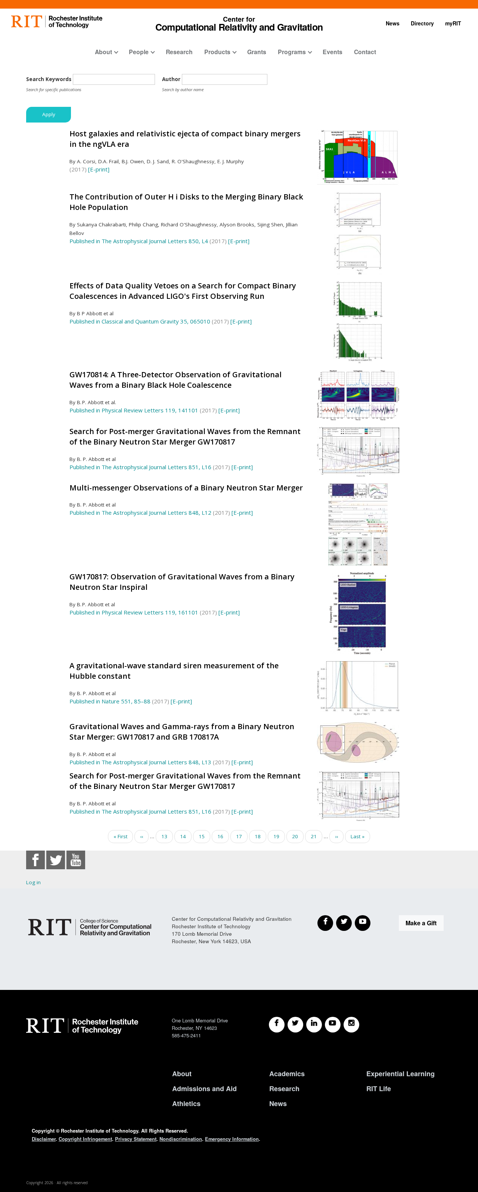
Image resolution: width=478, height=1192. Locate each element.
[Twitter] (344, 923)
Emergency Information (232, 1139)
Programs (292, 51)
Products (217, 51)
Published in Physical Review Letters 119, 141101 (133, 410)
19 (279, 836)
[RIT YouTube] (333, 1024)
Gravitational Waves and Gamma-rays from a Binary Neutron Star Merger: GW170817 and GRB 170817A (181, 731)
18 (260, 836)
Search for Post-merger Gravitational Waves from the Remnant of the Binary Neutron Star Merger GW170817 (185, 436)
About (103, 51)
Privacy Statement (135, 1139)
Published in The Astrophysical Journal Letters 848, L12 (140, 512)
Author (171, 79)
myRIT (453, 23)
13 (167, 836)
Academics (287, 1073)
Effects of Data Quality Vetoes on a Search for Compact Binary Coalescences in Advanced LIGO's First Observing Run (182, 291)
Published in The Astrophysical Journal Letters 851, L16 (140, 467)
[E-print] (98, 169)
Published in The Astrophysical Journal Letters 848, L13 (140, 762)
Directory (422, 23)
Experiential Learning (400, 1073)
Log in (33, 882)
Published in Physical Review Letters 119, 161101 (133, 612)
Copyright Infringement (85, 1139)
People (139, 51)
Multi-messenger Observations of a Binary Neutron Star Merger (186, 488)
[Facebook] (325, 923)
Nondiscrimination (180, 1139)
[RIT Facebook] (277, 1024)
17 (242, 838)
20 (298, 836)
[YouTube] (362, 923)
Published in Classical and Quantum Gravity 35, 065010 (139, 321)
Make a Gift (421, 923)
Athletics (186, 1103)
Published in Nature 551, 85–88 (109, 701)
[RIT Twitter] (295, 1024)
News (393, 23)
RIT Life (378, 1088)
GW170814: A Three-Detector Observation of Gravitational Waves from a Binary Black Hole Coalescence (175, 379)
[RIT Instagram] (351, 1024)
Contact (365, 51)
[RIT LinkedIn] (314, 1024)
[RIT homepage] (56, 21)
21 (316, 836)
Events (332, 51)
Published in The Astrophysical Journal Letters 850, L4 (138, 241)
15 (204, 836)
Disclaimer (44, 1139)
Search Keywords (48, 79)
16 (223, 836)
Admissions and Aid (204, 1088)
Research (179, 51)
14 (186, 836)
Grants (256, 51)
